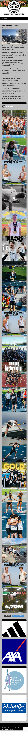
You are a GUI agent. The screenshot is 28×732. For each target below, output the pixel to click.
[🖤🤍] (14, 474)
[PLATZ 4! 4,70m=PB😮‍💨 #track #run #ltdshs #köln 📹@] (14, 424)
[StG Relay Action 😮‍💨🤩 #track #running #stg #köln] (14, 500)
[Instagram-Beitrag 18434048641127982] (14, 323)
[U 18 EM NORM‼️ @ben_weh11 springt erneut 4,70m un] (14, 600)
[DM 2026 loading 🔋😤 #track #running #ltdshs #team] (14, 198)
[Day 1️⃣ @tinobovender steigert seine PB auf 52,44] (14, 147)
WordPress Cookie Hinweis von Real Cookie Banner (12, 731)
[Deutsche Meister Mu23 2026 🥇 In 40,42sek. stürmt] (14, 525)
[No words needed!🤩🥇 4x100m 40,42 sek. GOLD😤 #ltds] (14, 550)
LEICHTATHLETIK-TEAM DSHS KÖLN (14, 14)
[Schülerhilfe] (14, 720)
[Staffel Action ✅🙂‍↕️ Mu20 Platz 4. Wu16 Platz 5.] (14, 349)
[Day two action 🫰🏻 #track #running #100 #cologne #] (14, 298)
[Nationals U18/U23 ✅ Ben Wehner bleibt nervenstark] (14, 399)
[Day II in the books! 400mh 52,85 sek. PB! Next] (14, 449)
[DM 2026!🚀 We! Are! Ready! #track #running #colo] (14, 172)
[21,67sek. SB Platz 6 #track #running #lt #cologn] (14, 273)
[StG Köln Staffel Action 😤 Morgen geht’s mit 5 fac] (14, 374)
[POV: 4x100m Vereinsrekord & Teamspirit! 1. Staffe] (14, 122)
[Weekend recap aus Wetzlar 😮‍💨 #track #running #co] (14, 248)
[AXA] (14, 651)
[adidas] (14, 629)
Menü (5, 18)
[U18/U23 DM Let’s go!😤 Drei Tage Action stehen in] (14, 575)
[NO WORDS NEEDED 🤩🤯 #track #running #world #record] (14, 223)
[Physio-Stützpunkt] (14, 680)
